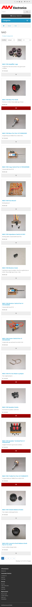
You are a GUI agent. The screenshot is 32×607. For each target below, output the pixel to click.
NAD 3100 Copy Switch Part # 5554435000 (15, 167)
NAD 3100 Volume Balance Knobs (12, 509)
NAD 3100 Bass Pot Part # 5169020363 (14, 133)
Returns (3, 577)
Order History (4, 595)
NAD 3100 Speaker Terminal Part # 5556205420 (13, 441)
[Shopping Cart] (27, 1)
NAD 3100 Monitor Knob (10, 268)
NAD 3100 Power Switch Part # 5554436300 (12, 339)
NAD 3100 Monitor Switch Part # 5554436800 (12, 304)
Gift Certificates (5, 585)
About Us (3, 571)
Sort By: (4, 40)
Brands (3, 584)
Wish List (3, 597)
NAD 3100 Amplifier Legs (10, 64)
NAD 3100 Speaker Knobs (10, 407)
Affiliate (3, 587)
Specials (3, 589)
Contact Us (4, 575)
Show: (19, 40)
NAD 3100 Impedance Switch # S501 (13, 234)
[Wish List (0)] (24, 1)
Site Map (3, 579)
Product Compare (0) (7, 36)
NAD (16, 26)
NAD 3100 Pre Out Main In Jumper (13, 373)
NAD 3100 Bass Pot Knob (10, 99)
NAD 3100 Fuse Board (9, 200)
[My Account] (22, 1)
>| (14, 558)
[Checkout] (29, 1)
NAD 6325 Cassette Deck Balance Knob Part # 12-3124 (14, 544)
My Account (4, 594)
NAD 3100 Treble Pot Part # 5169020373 (15, 476)
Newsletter (3, 599)
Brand (9, 26)
